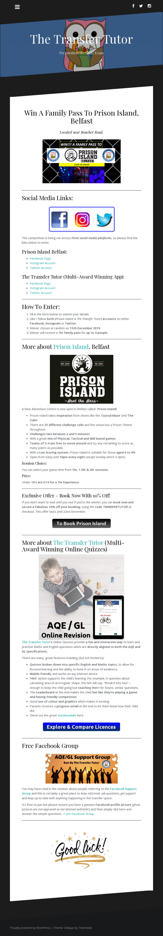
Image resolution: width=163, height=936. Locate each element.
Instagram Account (42, 263)
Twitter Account (41, 268)
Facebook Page (40, 258)
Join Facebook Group (80, 814)
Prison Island (71, 346)
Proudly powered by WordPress (30, 928)
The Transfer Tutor (81, 38)
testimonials (67, 715)
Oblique (69, 928)
